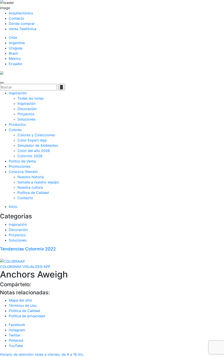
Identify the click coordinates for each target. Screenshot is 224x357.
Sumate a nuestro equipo (38, 182)
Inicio (13, 206)
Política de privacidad (27, 316)
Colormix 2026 (30, 156)
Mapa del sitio (20, 300)
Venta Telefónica (22, 29)
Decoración (27, 109)
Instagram (17, 330)
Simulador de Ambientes (38, 145)
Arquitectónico (21, 13)
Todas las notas (31, 98)
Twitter (14, 335)
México (15, 58)
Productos (17, 124)
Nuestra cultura (30, 187)
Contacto (16, 18)
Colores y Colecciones (36, 135)
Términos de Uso (23, 305)
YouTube (16, 345)
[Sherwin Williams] (2, 72)
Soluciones (26, 119)
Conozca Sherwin (23, 171)
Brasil (13, 53)
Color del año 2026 (34, 150)
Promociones (19, 166)
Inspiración (18, 93)
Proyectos (26, 114)
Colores (15, 130)
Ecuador (16, 64)
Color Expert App (32, 140)
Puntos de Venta (22, 161)
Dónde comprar (22, 23)
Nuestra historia (31, 177)
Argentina (17, 43)
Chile (13, 37)
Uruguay (16, 48)
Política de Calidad (33, 192)
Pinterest (16, 340)
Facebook (17, 325)
